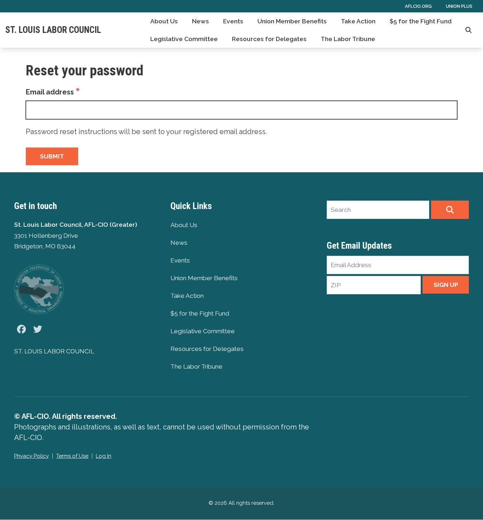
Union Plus (459, 6)
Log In (103, 456)
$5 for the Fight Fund (421, 21)
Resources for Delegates (269, 38)
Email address (50, 92)
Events (233, 21)
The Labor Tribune (348, 38)
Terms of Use (72, 456)
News (200, 21)
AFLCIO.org (418, 6)
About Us (164, 21)
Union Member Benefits (292, 21)
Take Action (358, 21)
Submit (52, 156)
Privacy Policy (31, 456)
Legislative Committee (184, 38)
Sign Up (445, 284)
